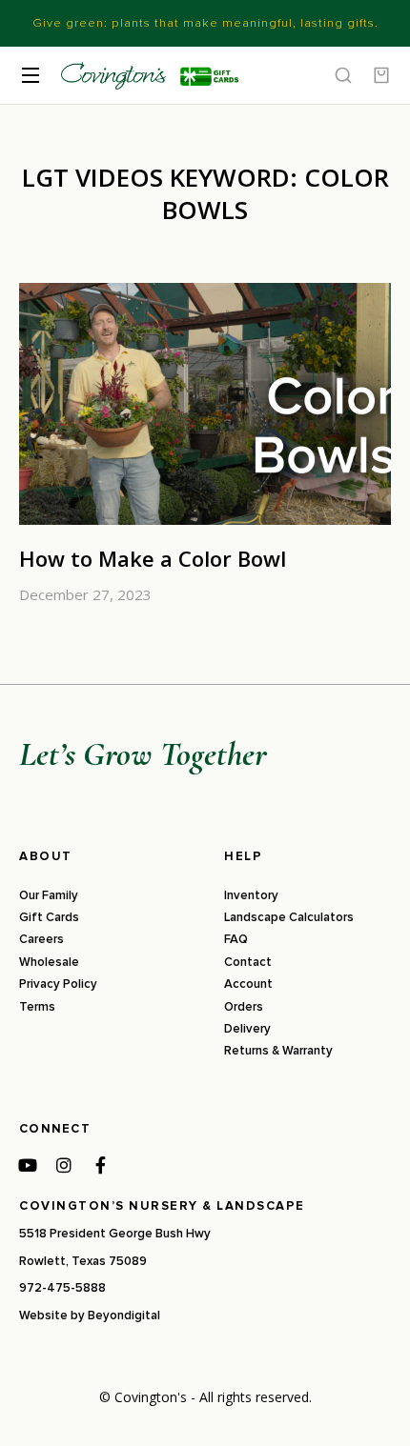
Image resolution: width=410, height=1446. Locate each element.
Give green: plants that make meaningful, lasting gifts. (205, 22)
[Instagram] (63, 1165)
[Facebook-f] (100, 1165)
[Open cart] (381, 75)
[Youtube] (27, 1165)
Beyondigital (124, 1315)
